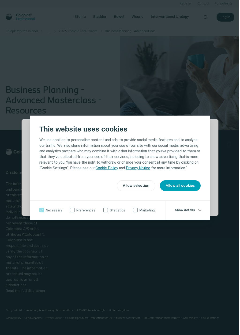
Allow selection (136, 185)
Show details (185, 210)
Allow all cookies (180, 185)
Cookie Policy (107, 168)
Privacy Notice (138, 168)
